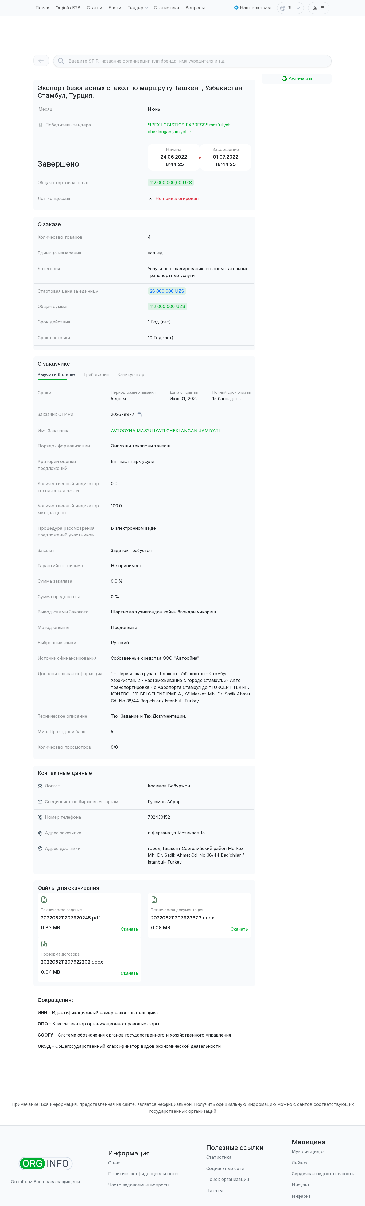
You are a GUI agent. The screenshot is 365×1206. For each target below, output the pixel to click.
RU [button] (290, 7)
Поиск (42, 7)
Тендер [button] (135, 7)
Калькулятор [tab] (130, 374)
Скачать (129, 929)
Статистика (166, 7)
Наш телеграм (255, 7)
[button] (318, 8)
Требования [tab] (96, 374)
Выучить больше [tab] (56, 374)
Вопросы (195, 7)
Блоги (114, 7)
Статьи (94, 7)
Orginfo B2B (68, 7)
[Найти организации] (45, 1163)
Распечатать (300, 78)
